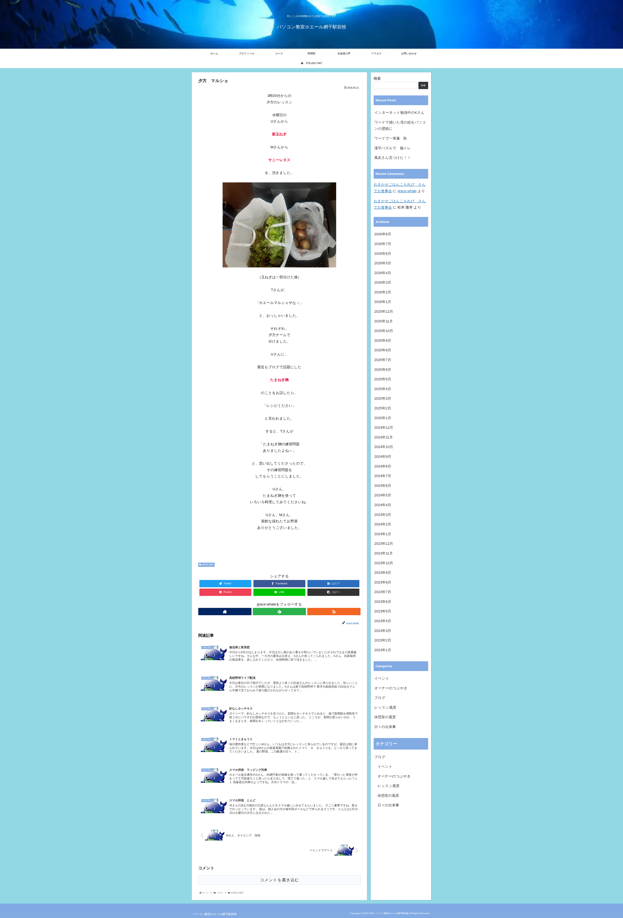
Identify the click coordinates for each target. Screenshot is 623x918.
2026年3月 (382, 282)
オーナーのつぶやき (391, 688)
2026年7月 (382, 244)
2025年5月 (382, 379)
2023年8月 (382, 582)
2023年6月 (382, 602)
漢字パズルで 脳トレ (392, 148)
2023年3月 (382, 631)
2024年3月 (382, 515)
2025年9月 (382, 341)
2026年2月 (382, 292)
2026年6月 (382, 254)
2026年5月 (382, 263)
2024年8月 (382, 466)
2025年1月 (382, 418)
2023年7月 (382, 592)
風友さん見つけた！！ (392, 158)
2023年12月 (383, 544)
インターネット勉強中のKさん (399, 113)
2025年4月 (382, 389)
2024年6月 (382, 486)
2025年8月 (382, 350)
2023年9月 (382, 573)
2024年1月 (382, 534)
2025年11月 (383, 321)
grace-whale (407, 191)
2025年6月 (382, 370)
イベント (381, 678)
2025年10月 (383, 331)
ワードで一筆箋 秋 (390, 138)
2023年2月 (382, 640)
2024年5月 (382, 495)
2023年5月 (382, 611)
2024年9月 (382, 457)
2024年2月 (382, 524)
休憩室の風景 (208, 564)
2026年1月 (382, 302)
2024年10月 (383, 447)
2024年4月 (382, 505)
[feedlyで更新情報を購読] (279, 611)
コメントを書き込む (279, 879)
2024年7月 (382, 476)
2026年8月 (382, 234)
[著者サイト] (224, 611)
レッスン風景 (385, 707)
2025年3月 (382, 398)
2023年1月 (382, 650)
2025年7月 (382, 360)
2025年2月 (382, 408)
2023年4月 (382, 621)
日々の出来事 (385, 727)
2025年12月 (383, 311)
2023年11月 (383, 553)
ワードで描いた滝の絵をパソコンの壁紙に (400, 125)
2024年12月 (383, 427)
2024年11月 (383, 437)
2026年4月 (382, 273)
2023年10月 (383, 563)
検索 (377, 78)
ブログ (379, 698)
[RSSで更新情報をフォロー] (333, 611)
